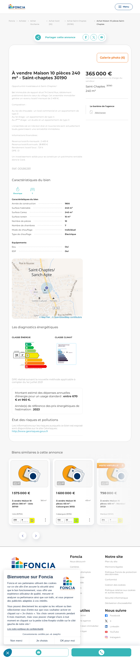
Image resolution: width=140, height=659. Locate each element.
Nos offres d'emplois (80, 572)
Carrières (74, 567)
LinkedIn (114, 626)
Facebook (115, 615)
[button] (47, 288)
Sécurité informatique (116, 598)
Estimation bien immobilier (84, 626)
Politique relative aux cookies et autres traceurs (120, 591)
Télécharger (100, 113)
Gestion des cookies (115, 585)
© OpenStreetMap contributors (67, 317)
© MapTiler (44, 317)
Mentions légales (114, 567)
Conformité (111, 579)
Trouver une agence (80, 621)
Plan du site (111, 561)
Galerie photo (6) (112, 57)
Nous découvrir (77, 561)
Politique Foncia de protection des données (121, 573)
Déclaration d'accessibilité (118, 603)
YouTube (114, 632)
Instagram (115, 637)
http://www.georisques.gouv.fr (30, 431)
